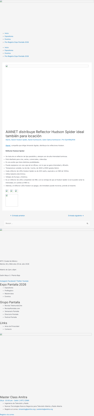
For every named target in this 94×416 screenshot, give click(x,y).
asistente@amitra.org (45, 409)
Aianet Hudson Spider (19, 140)
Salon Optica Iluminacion (51, 140)
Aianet (8, 140)
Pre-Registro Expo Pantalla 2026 (17, 42)
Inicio (7, 33)
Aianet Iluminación (34, 140)
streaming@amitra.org (27, 409)
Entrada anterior (17, 216)
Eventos (8, 39)
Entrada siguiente (76, 216)
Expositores (9, 36)
